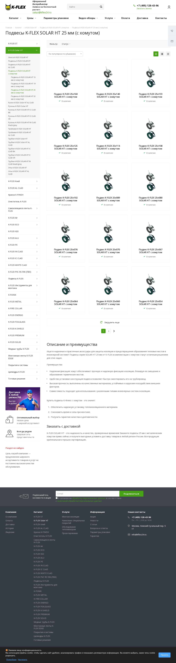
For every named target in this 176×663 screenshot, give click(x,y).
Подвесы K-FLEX (15, 278)
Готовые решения (16, 378)
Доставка (142, 18)
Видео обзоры (87, 18)
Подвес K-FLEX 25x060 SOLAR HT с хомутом (108, 303)
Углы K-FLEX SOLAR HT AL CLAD (18, 172)
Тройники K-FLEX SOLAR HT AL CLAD (19, 133)
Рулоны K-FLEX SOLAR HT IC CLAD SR (22, 117)
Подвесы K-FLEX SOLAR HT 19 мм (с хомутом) (23, 85)
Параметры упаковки (56, 18)
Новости (94, 520)
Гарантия (94, 536)
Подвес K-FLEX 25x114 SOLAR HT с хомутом (108, 147)
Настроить (22, 659)
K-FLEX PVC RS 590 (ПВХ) (19, 271)
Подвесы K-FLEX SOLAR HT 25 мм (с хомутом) (23, 91)
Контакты (161, 18)
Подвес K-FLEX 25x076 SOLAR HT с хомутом (66, 251)
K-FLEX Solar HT (15, 50)
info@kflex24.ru (139, 534)
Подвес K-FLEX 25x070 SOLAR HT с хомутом (108, 251)
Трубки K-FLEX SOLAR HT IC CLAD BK (19, 150)
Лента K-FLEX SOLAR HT (18, 57)
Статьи (93, 524)
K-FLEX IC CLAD (15, 258)
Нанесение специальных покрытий (73, 521)
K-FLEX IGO (13, 231)
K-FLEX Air (12, 217)
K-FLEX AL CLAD (15, 188)
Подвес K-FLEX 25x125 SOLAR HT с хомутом (66, 147)
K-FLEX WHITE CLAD (17, 265)
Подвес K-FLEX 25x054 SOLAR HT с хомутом (150, 303)
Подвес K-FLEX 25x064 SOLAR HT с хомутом (66, 303)
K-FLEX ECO (13, 224)
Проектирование (70, 533)
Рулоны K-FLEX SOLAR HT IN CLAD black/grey (22, 123)
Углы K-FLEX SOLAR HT (17, 167)
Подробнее (11, 659)
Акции (93, 516)
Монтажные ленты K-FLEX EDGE (20, 357)
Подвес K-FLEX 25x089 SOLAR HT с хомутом (108, 199)
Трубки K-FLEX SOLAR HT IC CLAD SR (19, 156)
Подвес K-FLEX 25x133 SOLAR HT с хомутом (150, 95)
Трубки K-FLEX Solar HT (18, 138)
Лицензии (10, 532)
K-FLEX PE (12, 244)
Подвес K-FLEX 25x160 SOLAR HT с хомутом (66, 95)
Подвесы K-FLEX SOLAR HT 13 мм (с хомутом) (23, 78)
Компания (11, 512)
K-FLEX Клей (14, 181)
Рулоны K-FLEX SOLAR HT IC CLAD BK (22, 111)
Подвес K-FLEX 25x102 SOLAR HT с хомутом (66, 199)
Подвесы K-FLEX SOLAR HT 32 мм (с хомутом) (23, 97)
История (10, 528)
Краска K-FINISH (15, 194)
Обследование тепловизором (69, 528)
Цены (30, 18)
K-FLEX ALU (13, 238)
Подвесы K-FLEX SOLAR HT (19, 61)
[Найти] (100, 7)
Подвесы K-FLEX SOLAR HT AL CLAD (19, 66)
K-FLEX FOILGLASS (16, 322)
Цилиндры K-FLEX (16, 372)
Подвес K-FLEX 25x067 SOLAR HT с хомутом (150, 251)
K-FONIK (12, 295)
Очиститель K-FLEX (17, 201)
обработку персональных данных (88, 498)
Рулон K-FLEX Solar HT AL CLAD (21, 102)
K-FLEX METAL (15, 301)
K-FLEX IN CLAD (15, 251)
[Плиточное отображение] (155, 53)
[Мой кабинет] (167, 7)
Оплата (125, 18)
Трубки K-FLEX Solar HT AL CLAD (19, 143)
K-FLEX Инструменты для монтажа (20, 286)
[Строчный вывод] (162, 53)
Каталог (14, 18)
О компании (11, 516)
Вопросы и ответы (99, 528)
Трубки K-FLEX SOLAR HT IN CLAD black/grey (19, 162)
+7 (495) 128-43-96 (148, 5)
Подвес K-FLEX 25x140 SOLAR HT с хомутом (108, 95)
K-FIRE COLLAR (15, 308)
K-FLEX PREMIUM (16, 335)
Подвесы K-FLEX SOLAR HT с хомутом (19, 72)
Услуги (109, 18)
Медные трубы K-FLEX (18, 349)
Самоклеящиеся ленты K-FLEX (20, 209)
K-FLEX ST (12, 43)
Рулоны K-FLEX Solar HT (18, 106)
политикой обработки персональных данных (79, 500)
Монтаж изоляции (70, 516)
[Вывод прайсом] (168, 53)
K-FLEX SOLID (14, 342)
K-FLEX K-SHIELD (16, 328)
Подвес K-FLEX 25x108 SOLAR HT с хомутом (150, 147)
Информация (97, 512)
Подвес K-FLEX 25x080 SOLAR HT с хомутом (150, 199)
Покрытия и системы (18, 365)
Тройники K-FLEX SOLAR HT (19, 129)
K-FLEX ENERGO (15, 315)
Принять (164, 655)
